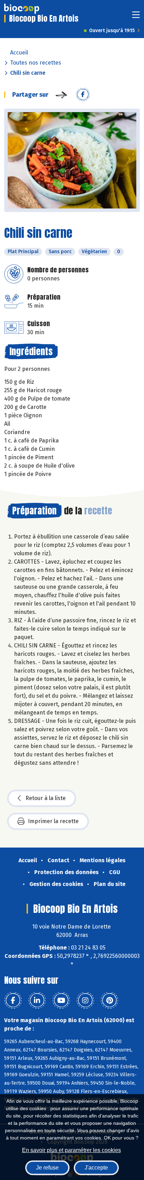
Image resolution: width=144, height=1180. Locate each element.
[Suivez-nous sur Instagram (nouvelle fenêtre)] (85, 1000)
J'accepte (96, 1168)
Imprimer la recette (53, 821)
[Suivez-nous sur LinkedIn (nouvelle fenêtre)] (37, 1000)
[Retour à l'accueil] (21, 8)
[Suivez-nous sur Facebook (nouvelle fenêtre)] (13, 1000)
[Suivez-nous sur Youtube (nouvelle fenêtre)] (61, 1000)
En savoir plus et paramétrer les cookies (71, 1150)
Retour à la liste (46, 798)
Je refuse (47, 1168)
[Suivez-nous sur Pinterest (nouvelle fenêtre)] (109, 1000)
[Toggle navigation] (136, 17)
